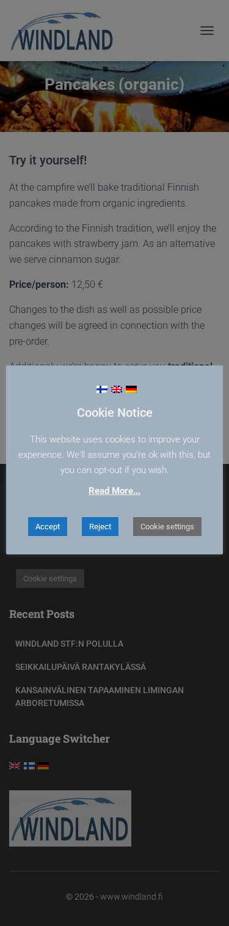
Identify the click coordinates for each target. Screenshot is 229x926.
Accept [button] (47, 526)
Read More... (114, 490)
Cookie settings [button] (167, 526)
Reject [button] (100, 526)
